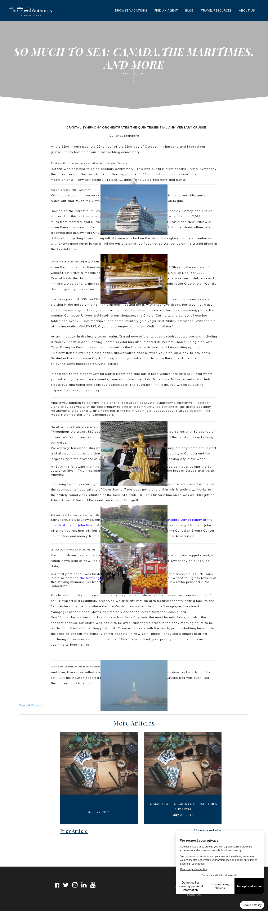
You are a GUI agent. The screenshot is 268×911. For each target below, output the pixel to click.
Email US (194, 895)
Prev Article (74, 831)
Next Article (208, 831)
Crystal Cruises (31, 705)
